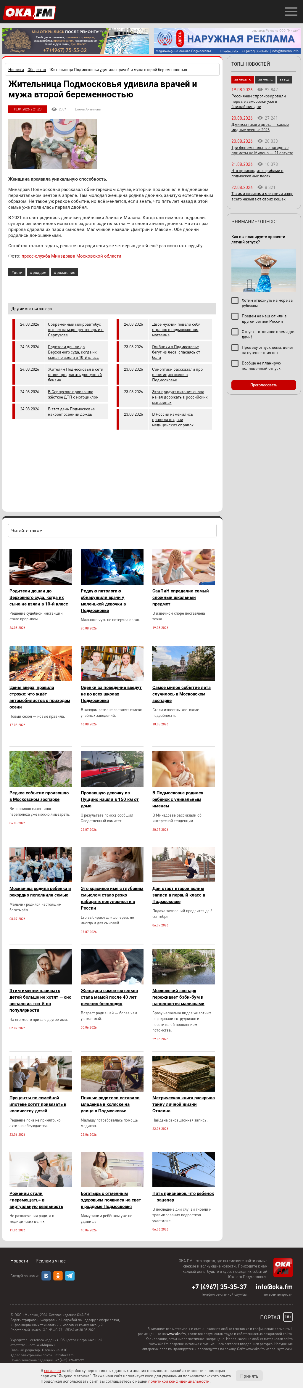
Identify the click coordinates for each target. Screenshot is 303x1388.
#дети (16, 272)
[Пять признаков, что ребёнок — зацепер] (183, 1185)
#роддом (38, 272)
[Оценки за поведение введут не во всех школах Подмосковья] (112, 679)
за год (284, 79)
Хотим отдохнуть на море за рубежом (267, 302)
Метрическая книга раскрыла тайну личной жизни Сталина (183, 1104)
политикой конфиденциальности (178, 1381)
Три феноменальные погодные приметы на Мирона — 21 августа (262, 149)
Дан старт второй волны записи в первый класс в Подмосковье (178, 895)
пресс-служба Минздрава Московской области (71, 256)
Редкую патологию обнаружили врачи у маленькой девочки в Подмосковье (103, 600)
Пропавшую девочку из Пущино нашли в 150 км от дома (110, 799)
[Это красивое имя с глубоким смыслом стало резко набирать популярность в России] (112, 880)
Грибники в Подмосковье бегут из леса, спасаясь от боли (176, 352)
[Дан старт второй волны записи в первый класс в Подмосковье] (183, 880)
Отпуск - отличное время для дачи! (268, 334)
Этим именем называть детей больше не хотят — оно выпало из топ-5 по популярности (40, 1000)
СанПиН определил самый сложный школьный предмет (180, 597)
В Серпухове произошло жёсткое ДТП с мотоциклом (73, 394)
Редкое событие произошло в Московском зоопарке (39, 796)
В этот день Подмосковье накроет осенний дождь (71, 411)
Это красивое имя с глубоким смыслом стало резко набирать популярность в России (112, 898)
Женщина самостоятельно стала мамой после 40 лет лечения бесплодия (109, 997)
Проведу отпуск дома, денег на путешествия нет (268, 349)
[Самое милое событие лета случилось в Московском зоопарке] (183, 679)
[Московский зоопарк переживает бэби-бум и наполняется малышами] (183, 982)
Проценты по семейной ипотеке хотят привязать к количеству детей (37, 1104)
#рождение (64, 272)
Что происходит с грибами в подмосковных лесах (257, 173)
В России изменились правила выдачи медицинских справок (173, 419)
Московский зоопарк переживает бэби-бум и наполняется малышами (178, 997)
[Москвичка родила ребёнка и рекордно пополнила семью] (40, 880)
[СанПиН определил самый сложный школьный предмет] (183, 583)
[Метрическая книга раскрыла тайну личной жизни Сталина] (183, 1090)
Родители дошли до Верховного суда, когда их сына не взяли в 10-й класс (73, 352)
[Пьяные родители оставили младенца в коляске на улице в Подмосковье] (112, 1090)
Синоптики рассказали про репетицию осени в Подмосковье (177, 374)
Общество (37, 69)
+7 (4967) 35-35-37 (219, 1286)
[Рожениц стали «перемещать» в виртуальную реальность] (40, 1185)
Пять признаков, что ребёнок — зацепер (183, 1197)
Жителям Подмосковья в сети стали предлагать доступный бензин (75, 374)
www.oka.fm (176, 1333)
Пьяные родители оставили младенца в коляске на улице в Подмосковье (110, 1104)
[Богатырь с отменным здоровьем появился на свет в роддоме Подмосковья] (112, 1185)
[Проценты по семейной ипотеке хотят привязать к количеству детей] (40, 1090)
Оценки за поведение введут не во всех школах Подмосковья (111, 694)
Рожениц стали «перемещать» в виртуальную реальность (36, 1200)
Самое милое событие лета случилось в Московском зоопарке (181, 694)
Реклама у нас (51, 1260)
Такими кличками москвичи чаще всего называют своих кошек (262, 196)
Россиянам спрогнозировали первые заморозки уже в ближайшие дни (258, 101)
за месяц (265, 79)
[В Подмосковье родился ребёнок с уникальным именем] (183, 785)
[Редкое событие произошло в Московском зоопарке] (40, 785)
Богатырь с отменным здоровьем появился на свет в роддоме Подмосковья (111, 1200)
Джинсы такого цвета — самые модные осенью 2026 (260, 126)
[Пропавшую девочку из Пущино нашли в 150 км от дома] (112, 785)
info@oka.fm (274, 1286)
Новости (16, 69)
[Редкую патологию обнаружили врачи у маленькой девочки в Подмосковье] (112, 583)
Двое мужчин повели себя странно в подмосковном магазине (176, 329)
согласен (52, 1370)
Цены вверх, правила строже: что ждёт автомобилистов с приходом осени (39, 697)
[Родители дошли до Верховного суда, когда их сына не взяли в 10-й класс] (40, 583)
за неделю (242, 79)
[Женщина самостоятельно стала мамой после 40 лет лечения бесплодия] (112, 982)
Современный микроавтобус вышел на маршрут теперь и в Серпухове (76, 329)
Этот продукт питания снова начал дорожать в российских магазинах (180, 397)
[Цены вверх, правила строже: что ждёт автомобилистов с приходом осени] (40, 679)
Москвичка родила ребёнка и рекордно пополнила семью (40, 892)
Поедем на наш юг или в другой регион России (264, 318)
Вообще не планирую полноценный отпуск (261, 365)
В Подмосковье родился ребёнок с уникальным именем (177, 799)
